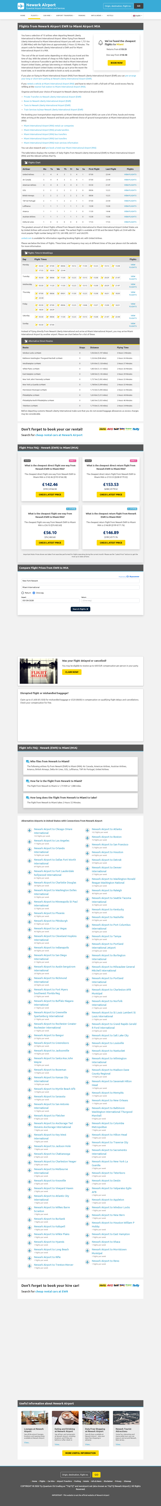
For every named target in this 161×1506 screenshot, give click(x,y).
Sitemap (127, 1481)
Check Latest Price (50, 494)
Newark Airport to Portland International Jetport (107, 947)
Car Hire (46, 15)
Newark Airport (45, 6)
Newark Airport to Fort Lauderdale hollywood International (54, 874)
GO (138, 6)
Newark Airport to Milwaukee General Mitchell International (113, 970)
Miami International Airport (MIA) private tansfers (46, 130)
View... (27, 1442)
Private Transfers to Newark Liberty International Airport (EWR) (52, 97)
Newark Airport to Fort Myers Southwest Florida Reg (51, 992)
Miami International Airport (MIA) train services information (51, 143)
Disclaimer (108, 1481)
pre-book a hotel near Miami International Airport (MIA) (71, 148)
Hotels (110, 15)
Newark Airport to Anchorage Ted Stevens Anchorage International (53, 1126)
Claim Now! (71, 672)
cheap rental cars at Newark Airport (59, 435)
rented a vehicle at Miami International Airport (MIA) (50, 84)
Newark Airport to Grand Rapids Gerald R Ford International (114, 1027)
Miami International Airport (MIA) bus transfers (45, 134)
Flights (34, 15)
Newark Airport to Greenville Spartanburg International (50, 1015)
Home (22, 15)
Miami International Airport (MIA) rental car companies (49, 126)
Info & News (96, 15)
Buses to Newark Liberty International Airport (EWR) (47, 101)
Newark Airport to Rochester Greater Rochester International (55, 1027)
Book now (117, 63)
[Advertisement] (80, 635)
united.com (26, 238)
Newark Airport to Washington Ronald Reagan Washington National (113, 882)
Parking (81, 15)
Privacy (118, 1481)
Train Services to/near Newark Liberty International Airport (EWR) (53, 109)
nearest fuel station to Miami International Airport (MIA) (60, 87)
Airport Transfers (64, 15)
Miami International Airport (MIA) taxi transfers (45, 138)
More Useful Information (80, 1453)
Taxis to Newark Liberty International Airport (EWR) (47, 105)
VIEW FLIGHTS (130, 174)
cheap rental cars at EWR (51, 1291)
